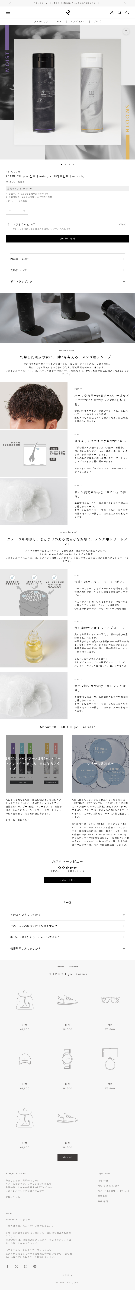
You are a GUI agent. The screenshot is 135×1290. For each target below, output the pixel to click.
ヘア (59, 22)
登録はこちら (13, 1197)
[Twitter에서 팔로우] (16, 1266)
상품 (24, 1024)
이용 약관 (103, 1180)
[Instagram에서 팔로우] (25, 1266)
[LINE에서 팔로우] (35, 1266)
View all (67, 1157)
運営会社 (102, 1196)
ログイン (10, 201)
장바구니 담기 (67, 238)
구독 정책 (103, 1201)
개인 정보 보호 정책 (109, 1185)
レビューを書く (67, 880)
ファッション (41, 22)
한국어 (65, 1275)
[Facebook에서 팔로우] (7, 1266)
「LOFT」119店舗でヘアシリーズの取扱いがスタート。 (67, 3)
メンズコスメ (78, 22)
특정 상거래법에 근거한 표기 (113, 1191)
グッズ (97, 22)
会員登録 (22, 201)
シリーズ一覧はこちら (18, 820)
